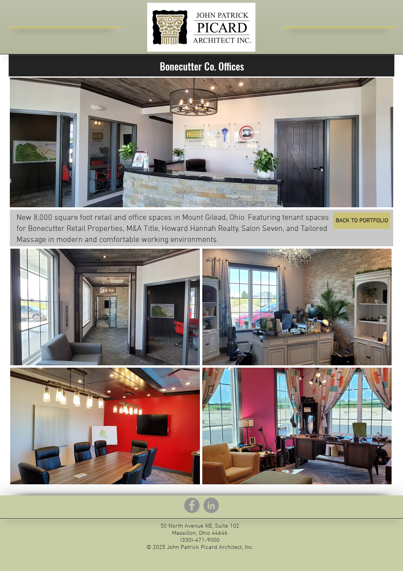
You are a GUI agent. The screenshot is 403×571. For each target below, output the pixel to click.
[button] (105, 306)
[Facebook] (192, 505)
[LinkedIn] (211, 505)
